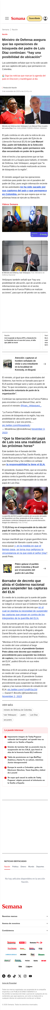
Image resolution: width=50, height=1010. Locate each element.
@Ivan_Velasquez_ (31, 405)
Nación (15, 29)
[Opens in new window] (9, 976)
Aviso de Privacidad (12, 983)
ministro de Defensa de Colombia (18, 710)
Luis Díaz (34, 715)
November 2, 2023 (12, 696)
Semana (5, 29)
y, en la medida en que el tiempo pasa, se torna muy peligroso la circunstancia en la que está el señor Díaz (24, 549)
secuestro (8, 720)
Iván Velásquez (10, 715)
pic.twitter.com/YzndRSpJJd (22, 689)
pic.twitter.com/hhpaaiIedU (16, 425)
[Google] (3, 976)
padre (23, 715)
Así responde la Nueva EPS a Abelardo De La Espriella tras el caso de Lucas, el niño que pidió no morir (20, 340)
